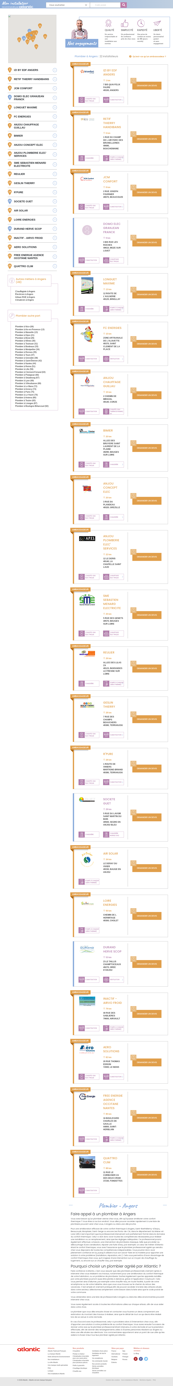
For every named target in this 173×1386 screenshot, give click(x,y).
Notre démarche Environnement (59, 1357)
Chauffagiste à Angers (25, 291)
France (113, 1351)
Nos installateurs (53, 1359)
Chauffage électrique (80, 1368)
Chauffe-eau (77, 1371)
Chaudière (76, 1351)
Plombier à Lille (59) (24, 369)
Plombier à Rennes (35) (26, 352)
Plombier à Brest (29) (24, 338)
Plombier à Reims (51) (25, 366)
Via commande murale (100, 1361)
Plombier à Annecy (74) (25, 389)
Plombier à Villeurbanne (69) (28, 383)
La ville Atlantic (53, 1362)
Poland (124, 1354)
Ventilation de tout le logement (99, 1354)
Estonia (114, 1362)
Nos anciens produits (99, 1364)
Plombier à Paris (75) (24, 392)
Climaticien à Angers (24, 300)
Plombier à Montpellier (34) (27, 349)
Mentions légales (145, 1380)
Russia (124, 1359)
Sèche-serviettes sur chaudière (99, 1372)
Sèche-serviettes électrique (98, 1367)
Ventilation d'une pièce (100, 1351)
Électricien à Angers (24, 294)
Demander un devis (147, 85)
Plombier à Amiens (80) (25, 398)
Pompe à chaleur (78, 1354)
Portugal (125, 1357)
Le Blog (136, 1353)
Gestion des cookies (113, 1380)
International (115, 1354)
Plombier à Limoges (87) (26, 403)
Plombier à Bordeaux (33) (26, 346)
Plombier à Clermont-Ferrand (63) (30, 372)
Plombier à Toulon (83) (25, 400)
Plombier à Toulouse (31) (26, 344)
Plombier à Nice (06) (24, 326)
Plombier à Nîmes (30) (25, 341)
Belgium (114, 1359)
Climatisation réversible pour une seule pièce (81, 1357)
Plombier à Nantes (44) (25, 363)
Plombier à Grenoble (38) (26, 358)
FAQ (49, 1368)
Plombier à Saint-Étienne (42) (28, 361)
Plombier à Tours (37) (24, 355)
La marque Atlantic (54, 1354)
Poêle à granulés (78, 1365)
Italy (123, 1351)
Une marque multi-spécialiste (58, 1365)
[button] (80, 100)
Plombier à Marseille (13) (26, 332)
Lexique (50, 1371)
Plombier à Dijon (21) (24, 335)
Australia (114, 1357)
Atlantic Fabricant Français (57, 1351)
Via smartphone (97, 1358)
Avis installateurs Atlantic (56, 1374)
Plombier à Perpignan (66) (27, 375)
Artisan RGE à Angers (25, 297)
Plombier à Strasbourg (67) (27, 378)
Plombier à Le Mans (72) (26, 386)
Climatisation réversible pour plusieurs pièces (81, 1361)
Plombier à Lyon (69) (24, 381)
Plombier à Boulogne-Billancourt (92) (32, 406)
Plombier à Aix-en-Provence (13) (29, 329)
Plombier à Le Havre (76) (26, 395)
